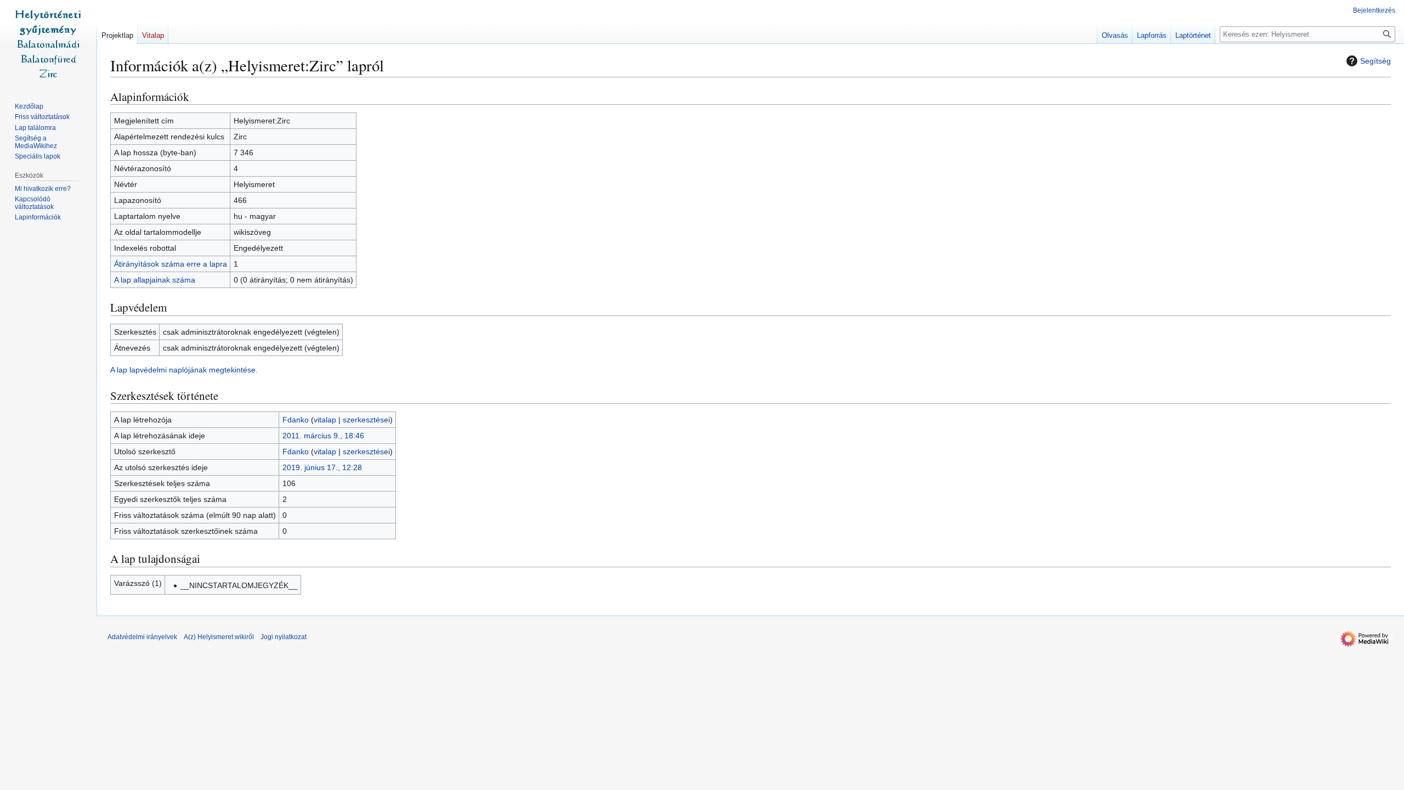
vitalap (325, 419)
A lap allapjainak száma (154, 279)
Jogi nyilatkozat (284, 637)
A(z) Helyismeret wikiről (219, 637)
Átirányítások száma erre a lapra (170, 263)
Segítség (1375, 61)
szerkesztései (366, 419)
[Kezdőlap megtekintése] (48, 44)
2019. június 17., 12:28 (322, 467)
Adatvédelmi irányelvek (142, 637)
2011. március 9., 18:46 (323, 435)
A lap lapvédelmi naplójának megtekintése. (184, 369)
